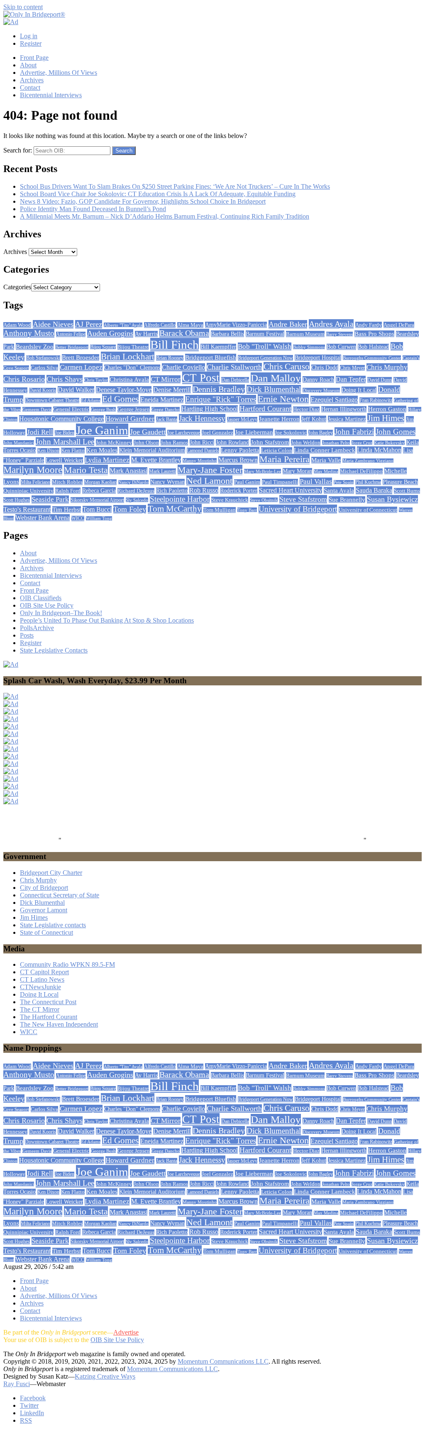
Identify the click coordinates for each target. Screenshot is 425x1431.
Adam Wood (17, 325)
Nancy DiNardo (133, 482)
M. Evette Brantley (156, 459)
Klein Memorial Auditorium (152, 450)
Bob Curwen (341, 347)
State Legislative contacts (53, 925)
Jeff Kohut (313, 419)
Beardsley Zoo (35, 346)
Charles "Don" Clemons (132, 368)
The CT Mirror (39, 1009)
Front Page (34, 57)
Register (31, 43)
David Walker (76, 389)
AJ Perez (88, 324)
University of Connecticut (368, 510)
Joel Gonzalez (217, 433)
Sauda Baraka (374, 490)
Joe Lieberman (254, 432)
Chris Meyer (352, 368)
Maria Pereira (284, 459)
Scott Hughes (16, 500)
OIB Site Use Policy (46, 605)
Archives (32, 80)
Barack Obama (184, 333)
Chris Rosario (24, 379)
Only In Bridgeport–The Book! (61, 612)
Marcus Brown (238, 459)
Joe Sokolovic (291, 433)
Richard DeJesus (135, 491)
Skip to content (23, 6)
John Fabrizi (354, 431)
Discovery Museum (321, 390)
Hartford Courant (265, 408)
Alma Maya (190, 325)
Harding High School (209, 408)
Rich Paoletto (172, 491)
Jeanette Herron (279, 419)
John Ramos (174, 442)
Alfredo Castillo (160, 325)
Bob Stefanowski (43, 358)
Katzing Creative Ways (105, 1376)
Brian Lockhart (127, 357)
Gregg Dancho (165, 409)
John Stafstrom (270, 442)
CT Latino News (42, 979)
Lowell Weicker (64, 460)
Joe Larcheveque (183, 433)
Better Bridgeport (71, 347)
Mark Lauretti (162, 471)
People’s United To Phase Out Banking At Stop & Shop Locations (107, 620)
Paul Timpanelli (280, 482)
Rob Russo (203, 490)
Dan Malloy (276, 378)
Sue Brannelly (347, 499)
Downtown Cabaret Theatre (52, 400)
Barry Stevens (339, 334)
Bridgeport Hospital (318, 358)
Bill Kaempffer (218, 347)
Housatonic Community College (61, 418)
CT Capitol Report (44, 971)
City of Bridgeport (44, 887)
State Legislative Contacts (54, 650)
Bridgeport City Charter (51, 872)
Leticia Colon (276, 450)
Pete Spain (344, 482)
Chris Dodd (324, 368)
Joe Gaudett (148, 432)
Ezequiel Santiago (334, 400)
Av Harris (146, 334)
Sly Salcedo (137, 500)
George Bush (103, 409)
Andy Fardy (368, 325)
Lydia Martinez (107, 460)
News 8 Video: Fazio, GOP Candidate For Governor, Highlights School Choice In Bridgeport (143, 201)
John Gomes (395, 431)
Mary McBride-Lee (262, 471)
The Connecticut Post (48, 1001)
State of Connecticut (46, 932)
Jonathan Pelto (336, 442)
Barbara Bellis (227, 333)
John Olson (146, 443)
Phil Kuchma (368, 482)
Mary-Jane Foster (210, 470)
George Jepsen (133, 409)
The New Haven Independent (59, 1024)
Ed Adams (90, 400)
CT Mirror (166, 379)
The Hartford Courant (48, 1016)
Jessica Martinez (347, 419)
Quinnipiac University (28, 491)
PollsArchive (37, 627)
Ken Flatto (73, 450)
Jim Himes (385, 418)
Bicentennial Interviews (51, 95)
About (28, 65)
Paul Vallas (316, 481)
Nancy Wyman (167, 482)
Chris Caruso (287, 366)
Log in (28, 35)
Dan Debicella (235, 380)
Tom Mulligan (219, 510)
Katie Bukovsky (389, 443)
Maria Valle (326, 460)
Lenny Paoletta (240, 450)
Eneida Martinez (161, 399)
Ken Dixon (48, 450)
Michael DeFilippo (361, 471)
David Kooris (42, 390)
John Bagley (320, 433)
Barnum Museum (305, 334)
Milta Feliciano (35, 482)
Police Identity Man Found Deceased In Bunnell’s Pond (93, 208)
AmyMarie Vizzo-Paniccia (236, 325)
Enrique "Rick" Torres (220, 399)
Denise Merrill (172, 389)
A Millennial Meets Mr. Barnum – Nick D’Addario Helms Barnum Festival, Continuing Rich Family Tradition (164, 216)
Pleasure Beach (400, 482)
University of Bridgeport (298, 509)
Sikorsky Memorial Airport (97, 500)
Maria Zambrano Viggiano (367, 460)
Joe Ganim (102, 430)
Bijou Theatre (133, 347)
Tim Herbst (66, 509)
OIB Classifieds (40, 597)
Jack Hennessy (202, 418)
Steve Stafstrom (303, 499)
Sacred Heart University (290, 490)
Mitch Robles (67, 482)
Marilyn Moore (32, 470)
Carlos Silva (44, 368)
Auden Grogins (110, 333)
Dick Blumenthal (274, 389)
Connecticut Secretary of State (59, 895)
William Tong (99, 518)
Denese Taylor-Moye (123, 389)
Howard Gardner (129, 419)
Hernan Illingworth (343, 409)
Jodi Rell (40, 432)
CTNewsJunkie (40, 986)
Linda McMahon (379, 449)
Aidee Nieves (53, 324)
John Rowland (232, 442)
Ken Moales (101, 450)
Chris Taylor (96, 379)
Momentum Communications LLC (223, 1361)
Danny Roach (318, 379)
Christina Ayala (129, 379)
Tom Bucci (97, 509)
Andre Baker (288, 324)
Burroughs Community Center (372, 357)
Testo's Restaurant (27, 509)
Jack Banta (166, 419)
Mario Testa (86, 470)
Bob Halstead (373, 347)
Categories (17, 287)
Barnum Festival (265, 333)
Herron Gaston (387, 409)
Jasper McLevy (242, 419)
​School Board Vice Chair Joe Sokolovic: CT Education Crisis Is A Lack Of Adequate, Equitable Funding (158, 193)
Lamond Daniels (203, 450)
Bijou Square (103, 347)
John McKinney (114, 442)
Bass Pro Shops (374, 333)
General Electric (71, 409)
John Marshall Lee (65, 441)
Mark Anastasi (128, 470)
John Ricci (202, 442)
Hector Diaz (306, 409)
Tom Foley (129, 509)
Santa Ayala (339, 490)
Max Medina (326, 471)
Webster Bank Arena (42, 517)
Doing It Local (359, 390)
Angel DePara (398, 325)
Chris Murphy (387, 367)
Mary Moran (297, 471)
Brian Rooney (169, 358)
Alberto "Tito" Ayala (123, 325)
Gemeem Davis (36, 409)
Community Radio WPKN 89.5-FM (67, 964)
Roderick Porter (238, 491)
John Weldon (305, 442)
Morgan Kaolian (100, 482)
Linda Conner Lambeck (324, 449)
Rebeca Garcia (99, 490)
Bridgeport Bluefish (210, 357)
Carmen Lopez (81, 367)
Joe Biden (64, 433)
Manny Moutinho (200, 460)
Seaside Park (50, 499)
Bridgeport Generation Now (265, 358)
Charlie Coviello (183, 367)
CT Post (201, 378)
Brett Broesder (80, 357)
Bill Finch (174, 344)
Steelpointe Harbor (180, 499)
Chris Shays (64, 379)
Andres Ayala (331, 323)
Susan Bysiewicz (392, 499)
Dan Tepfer (351, 379)
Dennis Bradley (219, 389)
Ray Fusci (16, 1383)
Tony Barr (247, 509)
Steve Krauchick (229, 500)
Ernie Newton (283, 399)
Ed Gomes (120, 399)
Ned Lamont (209, 480)
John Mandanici (18, 442)
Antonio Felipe (70, 334)
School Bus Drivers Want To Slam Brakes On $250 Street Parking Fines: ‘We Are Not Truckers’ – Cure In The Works (175, 186)
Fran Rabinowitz (375, 400)
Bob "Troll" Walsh (264, 346)
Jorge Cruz (362, 442)
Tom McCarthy (175, 509)
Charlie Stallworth (234, 367)
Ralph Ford (68, 491)
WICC (77, 518)
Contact (30, 87)
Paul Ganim (247, 482)
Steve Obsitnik (264, 500)
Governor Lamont (43, 910)
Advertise (126, 1332)
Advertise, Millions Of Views (58, 72)
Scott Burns (407, 491)
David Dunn (379, 380)
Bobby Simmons (309, 347)
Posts (27, 635)
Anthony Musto (28, 333)
